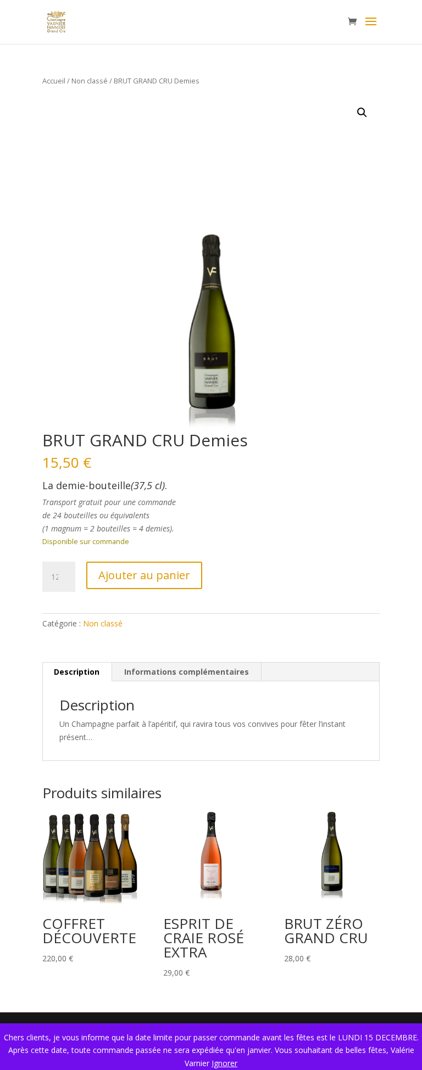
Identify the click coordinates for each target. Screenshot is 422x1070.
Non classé (89, 81)
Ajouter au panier (144, 575)
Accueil (53, 81)
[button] (362, 112)
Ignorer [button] (224, 1063)
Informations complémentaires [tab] (186, 671)
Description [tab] (76, 671)
